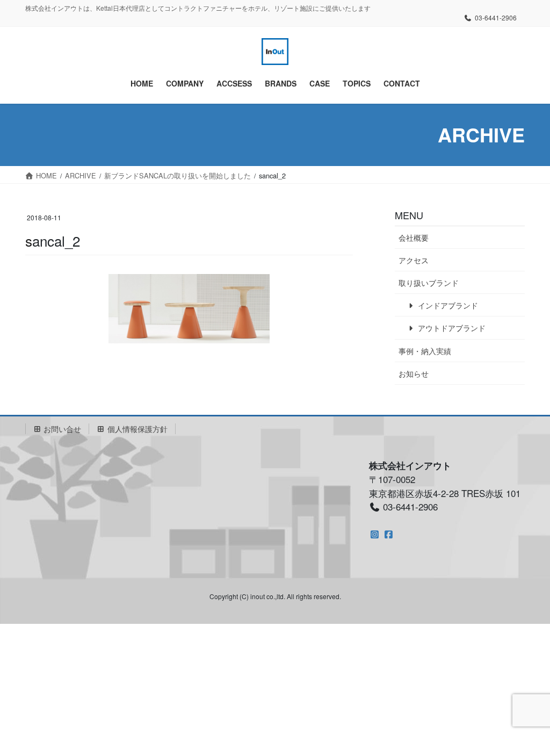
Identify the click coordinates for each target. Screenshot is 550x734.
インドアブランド (447, 305)
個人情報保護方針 (136, 428)
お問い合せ (61, 428)
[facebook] (388, 534)
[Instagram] (374, 534)
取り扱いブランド (429, 282)
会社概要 (414, 237)
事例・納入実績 (425, 351)
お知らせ (414, 373)
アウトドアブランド (451, 327)
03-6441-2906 (496, 17)
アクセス (414, 260)
